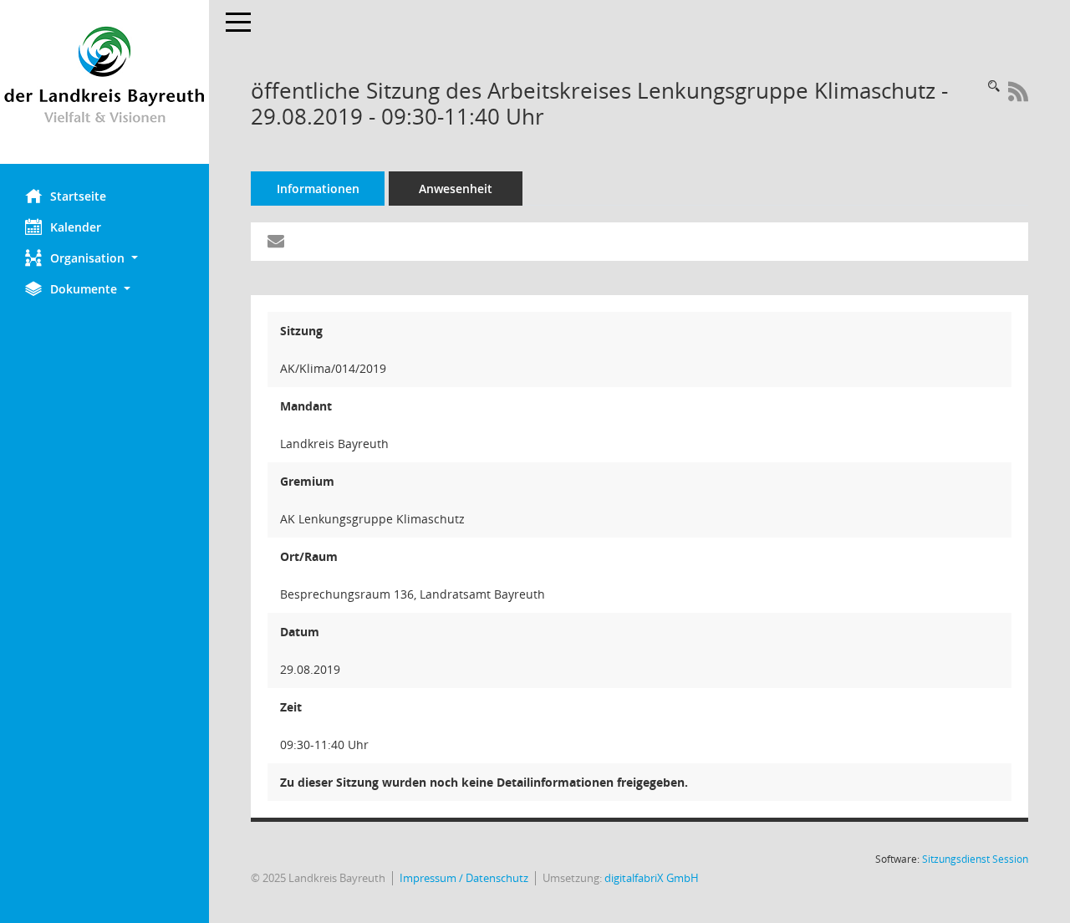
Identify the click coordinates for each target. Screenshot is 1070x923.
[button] (104, 257)
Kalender (75, 227)
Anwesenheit (455, 188)
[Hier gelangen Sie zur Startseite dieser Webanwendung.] (104, 82)
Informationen (318, 188)
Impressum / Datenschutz (464, 878)
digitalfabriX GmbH (651, 878)
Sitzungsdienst (975, 859)
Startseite (78, 196)
